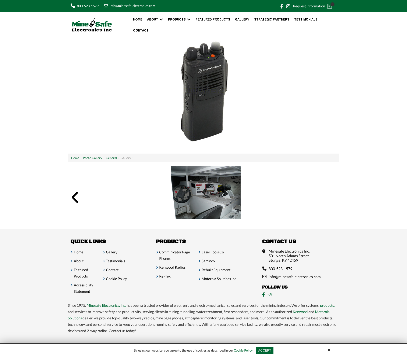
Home (75, 158)
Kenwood (300, 311)
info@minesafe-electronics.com (132, 6)
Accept (264, 350)
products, (327, 305)
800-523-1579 (88, 6)
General (111, 158)
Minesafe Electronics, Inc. (106, 305)
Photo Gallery (92, 158)
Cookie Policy (243, 350)
